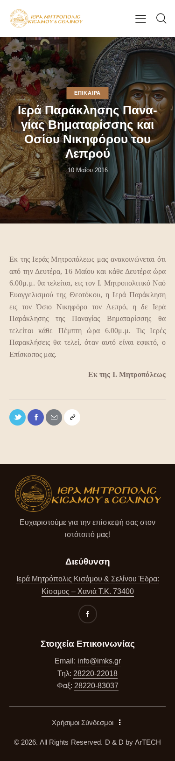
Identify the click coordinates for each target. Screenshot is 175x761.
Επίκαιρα (87, 93)
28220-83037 (96, 686)
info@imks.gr (99, 661)
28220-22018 (95, 673)
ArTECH (148, 742)
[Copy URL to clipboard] (72, 417)
